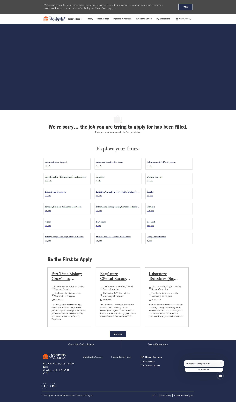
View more (118, 334)
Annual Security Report (183, 396)
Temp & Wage (103, 19)
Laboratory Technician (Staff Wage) (162, 276)
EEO (154, 396)
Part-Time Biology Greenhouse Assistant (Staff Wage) (67, 276)
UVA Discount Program (150, 366)
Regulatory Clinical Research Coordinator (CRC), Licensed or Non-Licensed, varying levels (114, 276)
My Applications (163, 19)
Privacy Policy (165, 396)
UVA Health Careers (144, 19)
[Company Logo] (55, 19)
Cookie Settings (102, 8)
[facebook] (44, 386)
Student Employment (121, 357)
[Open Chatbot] (220, 376)
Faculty (90, 19)
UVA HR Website (147, 362)
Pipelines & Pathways (122, 19)
